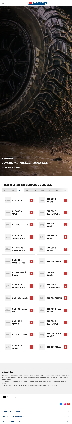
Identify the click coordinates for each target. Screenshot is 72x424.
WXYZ (57, 190)
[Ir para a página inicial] (37, 3)
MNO (34, 190)
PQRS (42, 190)
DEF (13, 190)
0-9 (65, 190)
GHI (20, 190)
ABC (5, 190)
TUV (50, 190)
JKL (27, 190)
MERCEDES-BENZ (14, 397)
